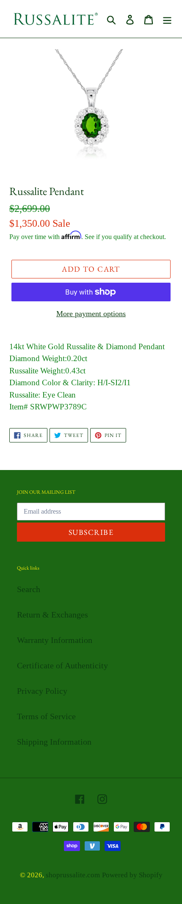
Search (28, 589)
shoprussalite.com (73, 875)
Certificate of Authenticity (62, 665)
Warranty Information (54, 640)
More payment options (91, 313)
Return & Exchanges (52, 614)
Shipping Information (54, 741)
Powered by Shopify (132, 875)
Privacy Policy (42, 690)
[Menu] (167, 19)
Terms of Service (46, 716)
